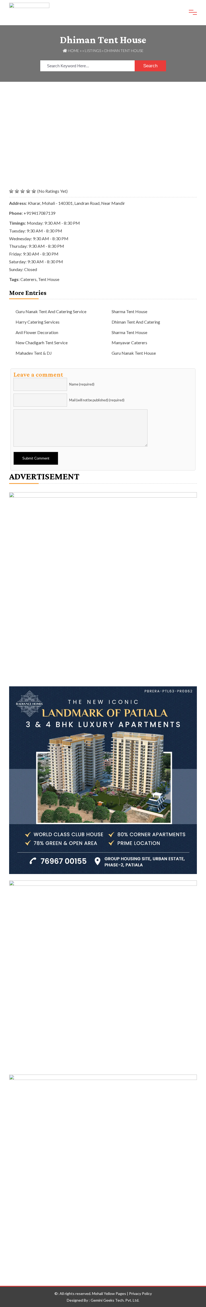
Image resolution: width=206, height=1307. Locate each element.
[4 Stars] (28, 191)
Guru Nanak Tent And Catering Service (51, 311)
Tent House (48, 279)
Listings (93, 50)
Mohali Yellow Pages (109, 1293)
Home (73, 50)
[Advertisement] (103, 122)
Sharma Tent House (129, 311)
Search (150, 65)
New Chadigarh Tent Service (42, 342)
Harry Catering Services (38, 321)
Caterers (28, 279)
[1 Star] (11, 191)
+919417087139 (39, 213)
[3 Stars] (22, 191)
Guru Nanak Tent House (134, 353)
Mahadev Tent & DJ (34, 353)
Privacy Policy (140, 1293)
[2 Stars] (17, 191)
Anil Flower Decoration (37, 332)
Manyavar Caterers (129, 342)
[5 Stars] (34, 191)
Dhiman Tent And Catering (136, 321)
